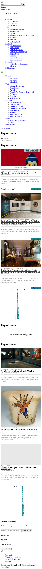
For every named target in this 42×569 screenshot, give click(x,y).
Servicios (13, 40)
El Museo (8, 44)
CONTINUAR (27, 530)
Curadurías (14, 21)
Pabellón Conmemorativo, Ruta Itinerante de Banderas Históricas (20, 271)
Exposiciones (14, 31)
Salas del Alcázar (16, 60)
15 (18, 318)
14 (18, 316)
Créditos (8, 561)
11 (18, 310)
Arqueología (14, 54)
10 (18, 308)
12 (18, 312)
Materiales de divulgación (19, 64)
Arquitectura (14, 48)
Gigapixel (13, 25)
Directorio (9, 555)
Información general (17, 29)
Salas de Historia (16, 58)
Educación (9, 62)
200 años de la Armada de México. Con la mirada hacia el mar (20, 222)
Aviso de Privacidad (12, 559)
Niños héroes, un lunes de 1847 (18, 172)
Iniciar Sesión (12, 14)
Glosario (13, 66)
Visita (7, 27)
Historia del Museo (16, 50)
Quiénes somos (15, 46)
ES (4, 10)
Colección (9, 19)
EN (9, 10)
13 (18, 314)
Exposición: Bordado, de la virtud (22, 35)
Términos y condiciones (13, 557)
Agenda (12, 33)
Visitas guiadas (15, 42)
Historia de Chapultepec (18, 52)
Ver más (36, 189)
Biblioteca (13, 38)
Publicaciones (10, 68)
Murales (13, 56)
